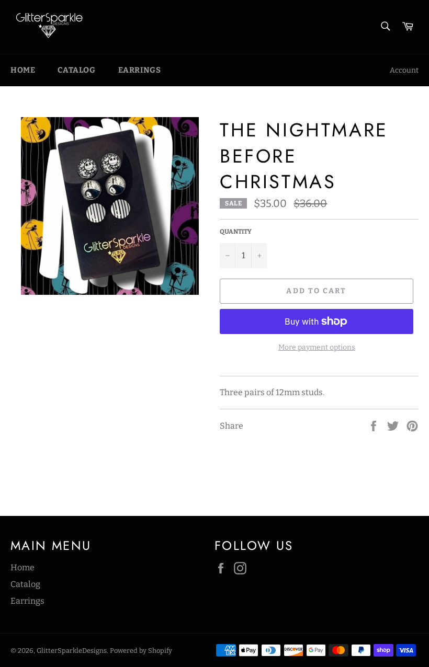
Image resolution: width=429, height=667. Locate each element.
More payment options (316, 347)
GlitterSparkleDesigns (72, 650)
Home (22, 70)
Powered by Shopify (141, 650)
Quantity (236, 231)
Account (404, 70)
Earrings (139, 70)
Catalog (76, 70)
